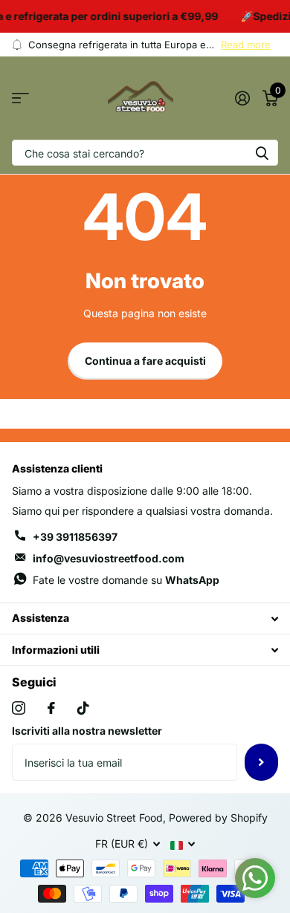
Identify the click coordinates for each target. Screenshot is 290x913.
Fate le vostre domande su (126, 580)
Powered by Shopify (218, 817)
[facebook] (51, 708)
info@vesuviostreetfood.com (108, 558)
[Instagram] (18, 708)
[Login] (242, 98)
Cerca (261, 153)
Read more (246, 45)
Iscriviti (261, 762)
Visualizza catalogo (20, 98)
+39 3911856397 (75, 536)
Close (145, 618)
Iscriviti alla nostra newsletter (87, 730)
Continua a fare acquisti (145, 360)
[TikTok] (83, 708)
